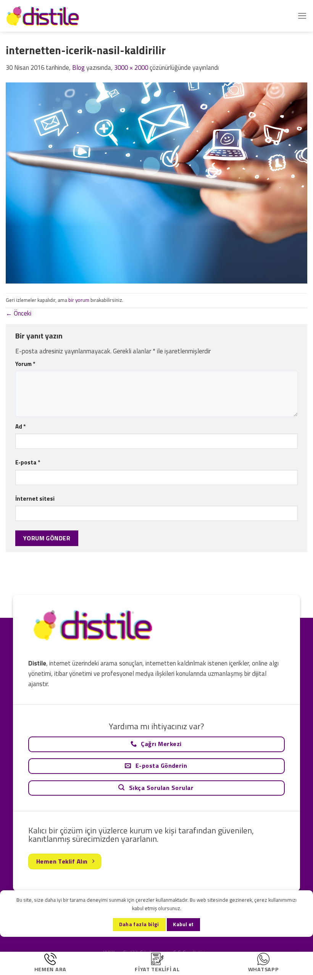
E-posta (27, 462)
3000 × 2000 (131, 68)
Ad (20, 426)
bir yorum (78, 300)
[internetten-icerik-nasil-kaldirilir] (156, 182)
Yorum (25, 363)
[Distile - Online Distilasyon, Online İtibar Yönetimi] (44, 16)
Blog (78, 68)
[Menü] (302, 16)
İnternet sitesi (35, 498)
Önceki (18, 313)
